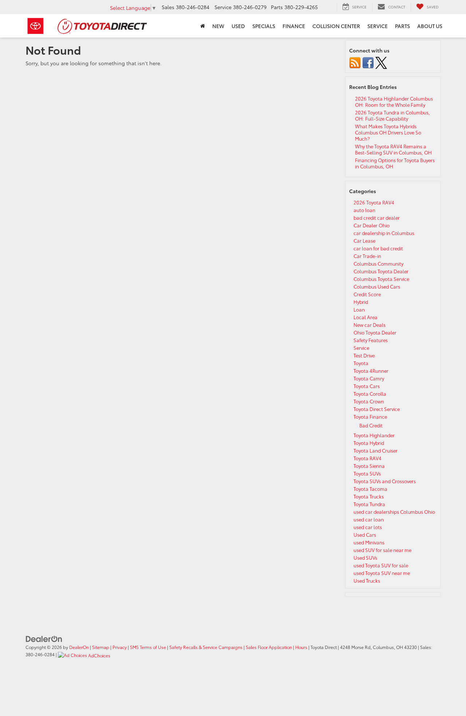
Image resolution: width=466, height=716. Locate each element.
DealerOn (79, 647)
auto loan (364, 210)
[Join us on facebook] (368, 62)
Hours (301, 647)
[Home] (203, 26)
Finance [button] (294, 26)
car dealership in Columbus (384, 233)
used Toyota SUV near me (382, 573)
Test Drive (364, 355)
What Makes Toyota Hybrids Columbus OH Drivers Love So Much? (388, 132)
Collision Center (336, 26)
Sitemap (100, 647)
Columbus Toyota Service (381, 278)
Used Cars (365, 534)
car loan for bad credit (378, 248)
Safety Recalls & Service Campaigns (205, 647)
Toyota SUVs (367, 473)
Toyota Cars (367, 386)
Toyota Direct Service (377, 409)
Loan (359, 309)
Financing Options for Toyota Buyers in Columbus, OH (395, 163)
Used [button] (238, 26)
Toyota (361, 363)
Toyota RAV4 (368, 458)
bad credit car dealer (377, 217)
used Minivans (369, 542)
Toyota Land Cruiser (376, 450)
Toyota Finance (370, 416)
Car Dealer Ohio (372, 225)
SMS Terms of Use (148, 647)
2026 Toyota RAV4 (374, 202)
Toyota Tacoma (370, 488)
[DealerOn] (44, 638)
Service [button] (377, 26)
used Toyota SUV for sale (381, 565)
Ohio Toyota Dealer (375, 332)
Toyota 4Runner (371, 370)
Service (361, 347)
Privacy (119, 647)
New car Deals (370, 324)
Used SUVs (365, 557)
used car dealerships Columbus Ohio (394, 511)
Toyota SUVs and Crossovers (385, 481)
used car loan (369, 519)
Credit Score (367, 294)
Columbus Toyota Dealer (381, 271)
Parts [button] (402, 26)
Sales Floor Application (269, 647)
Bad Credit (371, 425)
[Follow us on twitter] (381, 62)
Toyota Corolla (370, 393)
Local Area (366, 317)
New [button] (218, 26)
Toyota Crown (369, 401)
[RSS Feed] (355, 62)
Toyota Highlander (374, 435)
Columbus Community (378, 263)
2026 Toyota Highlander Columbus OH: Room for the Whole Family (394, 101)
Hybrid (361, 301)
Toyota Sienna (369, 465)
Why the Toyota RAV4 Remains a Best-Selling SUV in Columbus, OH (393, 149)
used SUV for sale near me (382, 550)
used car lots (368, 527)
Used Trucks (367, 580)
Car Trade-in (367, 256)
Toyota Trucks (369, 496)
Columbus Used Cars (377, 286)
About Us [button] (429, 26)
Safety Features (371, 340)
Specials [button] (263, 26)
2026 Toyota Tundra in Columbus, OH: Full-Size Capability (392, 115)
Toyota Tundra (369, 504)
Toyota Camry (369, 378)
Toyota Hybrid (369, 442)
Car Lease (364, 240)
